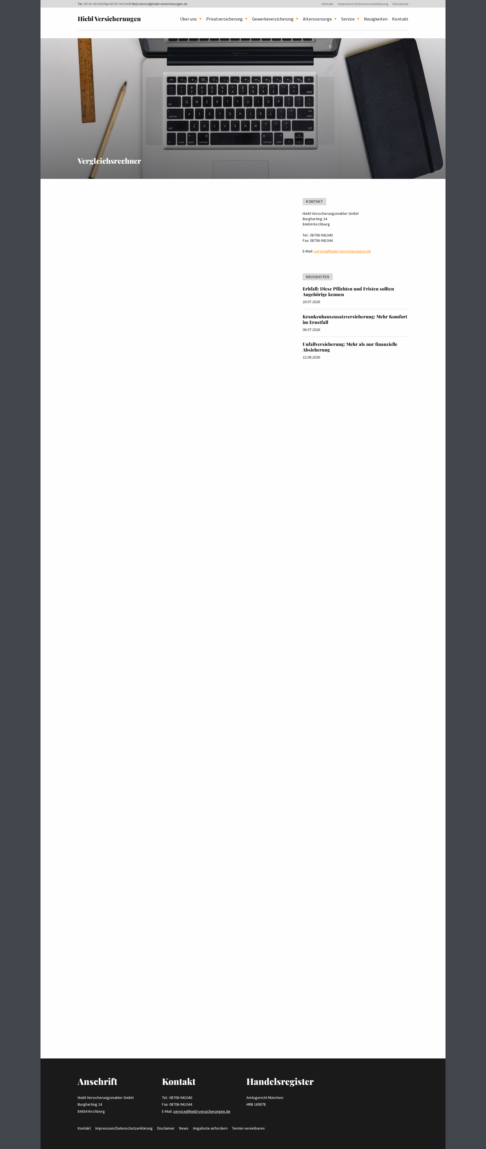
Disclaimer (400, 4)
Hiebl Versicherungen (109, 18)
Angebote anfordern (210, 1128)
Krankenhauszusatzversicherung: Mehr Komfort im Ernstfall (355, 319)
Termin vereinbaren (248, 1128)
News (183, 1128)
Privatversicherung (224, 19)
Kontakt (327, 4)
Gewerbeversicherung (273, 19)
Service (348, 19)
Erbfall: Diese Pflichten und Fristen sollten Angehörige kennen (348, 291)
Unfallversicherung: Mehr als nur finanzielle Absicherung (350, 347)
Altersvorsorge (317, 19)
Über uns (188, 19)
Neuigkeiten (376, 19)
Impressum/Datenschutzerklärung (363, 4)
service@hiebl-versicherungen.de (163, 4)
